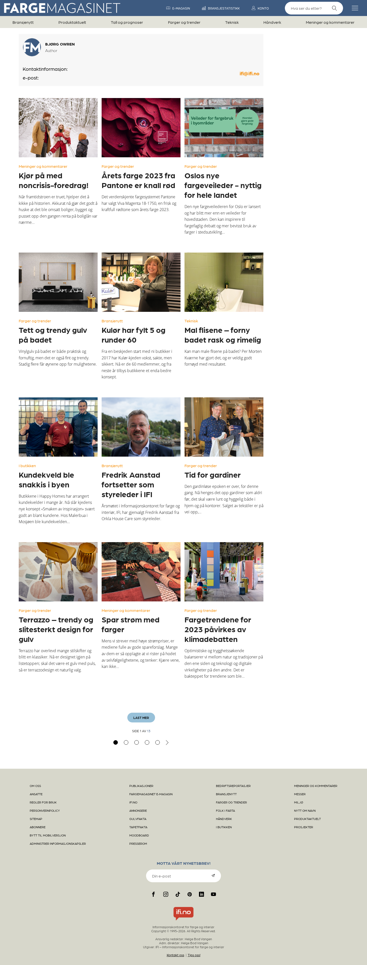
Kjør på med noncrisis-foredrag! (53, 180)
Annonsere (138, 810)
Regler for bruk (43, 802)
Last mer (141, 717)
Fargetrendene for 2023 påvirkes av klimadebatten (217, 628)
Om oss (35, 785)
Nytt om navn (305, 810)
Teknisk (232, 22)
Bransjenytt (23, 22)
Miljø (298, 802)
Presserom (138, 843)
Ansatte (36, 794)
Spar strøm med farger (131, 624)
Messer (300, 794)
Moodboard (139, 835)
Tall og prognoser (127, 22)
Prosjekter (303, 827)
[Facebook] (153, 894)
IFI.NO (133, 802)
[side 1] (115, 742)
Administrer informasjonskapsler (58, 843)
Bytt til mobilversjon (48, 835)
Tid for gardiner (212, 474)
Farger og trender (184, 22)
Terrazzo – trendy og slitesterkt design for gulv (56, 628)
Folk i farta (225, 810)
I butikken (27, 465)
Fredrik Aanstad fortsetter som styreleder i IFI (131, 484)
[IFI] (183, 920)
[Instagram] (165, 894)
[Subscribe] (213, 875)
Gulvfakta (137, 818)
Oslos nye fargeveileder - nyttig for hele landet (223, 184)
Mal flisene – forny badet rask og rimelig (222, 334)
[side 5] (157, 742)
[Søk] (334, 8)
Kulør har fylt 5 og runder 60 (134, 334)
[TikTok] (177, 894)
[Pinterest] (189, 894)
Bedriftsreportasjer (233, 785)
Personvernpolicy (45, 810)
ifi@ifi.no (249, 73)
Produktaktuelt (72, 22)
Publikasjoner (141, 785)
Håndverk (272, 22)
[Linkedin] (201, 894)
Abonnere (37, 827)
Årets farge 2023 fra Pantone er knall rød (138, 180)
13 (148, 731)
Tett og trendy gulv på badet (53, 334)
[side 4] (147, 742)
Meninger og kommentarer (330, 22)
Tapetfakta (138, 827)
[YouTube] (213, 894)
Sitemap (36, 818)
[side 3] (136, 742)
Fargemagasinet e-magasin (151, 794)
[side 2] (126, 742)
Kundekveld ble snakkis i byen (46, 479)
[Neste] (167, 742)
